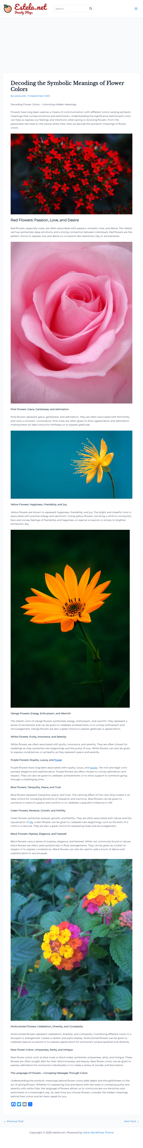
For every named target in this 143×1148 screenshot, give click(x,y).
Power (58, 760)
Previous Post (14, 1121)
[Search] (91, 8)
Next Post (131, 1121)
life (31, 822)
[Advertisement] (71, 43)
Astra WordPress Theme (98, 1132)
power (93, 767)
